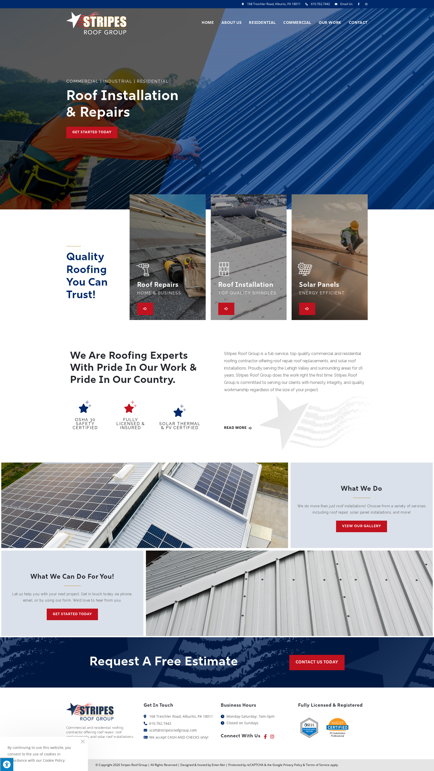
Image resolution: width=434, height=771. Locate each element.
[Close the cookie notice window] (82, 742)
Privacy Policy (292, 765)
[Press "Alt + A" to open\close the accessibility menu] (6, 764)
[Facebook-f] (265, 736)
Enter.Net (218, 765)
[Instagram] (272, 736)
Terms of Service (318, 765)
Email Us (346, 4)
